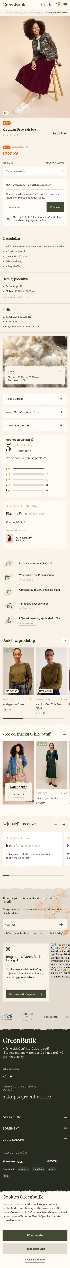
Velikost (8, 162)
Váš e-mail (10, 925)
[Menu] (64, 4)
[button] (64, 824)
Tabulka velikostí (55, 162)
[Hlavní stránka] (14, 5)
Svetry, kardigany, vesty (17, 12)
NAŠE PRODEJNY (27, 608)
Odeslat (61, 925)
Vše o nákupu (26, 580)
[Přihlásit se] (50, 4)
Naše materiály (27, 623)
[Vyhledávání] (43, 4)
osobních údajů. (55, 933)
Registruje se (39, 217)
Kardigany (37, 12)
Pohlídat (55, 207)
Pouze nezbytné (35, 1248)
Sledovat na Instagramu (22, 993)
